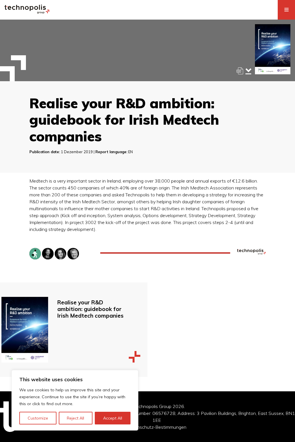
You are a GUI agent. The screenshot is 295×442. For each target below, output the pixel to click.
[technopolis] (27, 12)
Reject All (75, 418)
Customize (38, 418)
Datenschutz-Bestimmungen (156, 427)
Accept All (112, 418)
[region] (75, 400)
